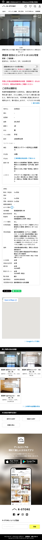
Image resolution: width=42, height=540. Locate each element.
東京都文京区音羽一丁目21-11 (25, 158)
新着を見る (10, 425)
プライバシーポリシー (18, 536)
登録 (34, 526)
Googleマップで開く (33, 341)
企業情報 (27, 536)
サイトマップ (7, 536)
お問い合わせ (34, 536)
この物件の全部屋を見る (32, 406)
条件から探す (11, 419)
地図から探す (31, 419)
